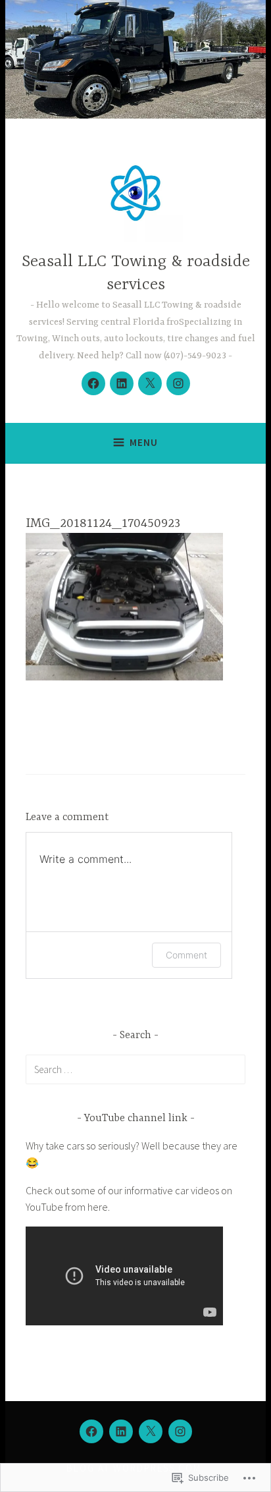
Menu (144, 442)
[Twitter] (150, 383)
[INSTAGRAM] (180, 1431)
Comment (186, 954)
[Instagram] (178, 383)
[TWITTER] (150, 1431)
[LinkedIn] (121, 383)
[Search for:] (136, 1069)
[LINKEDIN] (121, 1431)
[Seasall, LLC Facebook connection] (93, 383)
